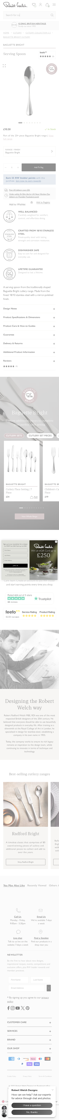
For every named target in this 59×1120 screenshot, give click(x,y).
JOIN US (15, 565)
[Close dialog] (56, 542)
